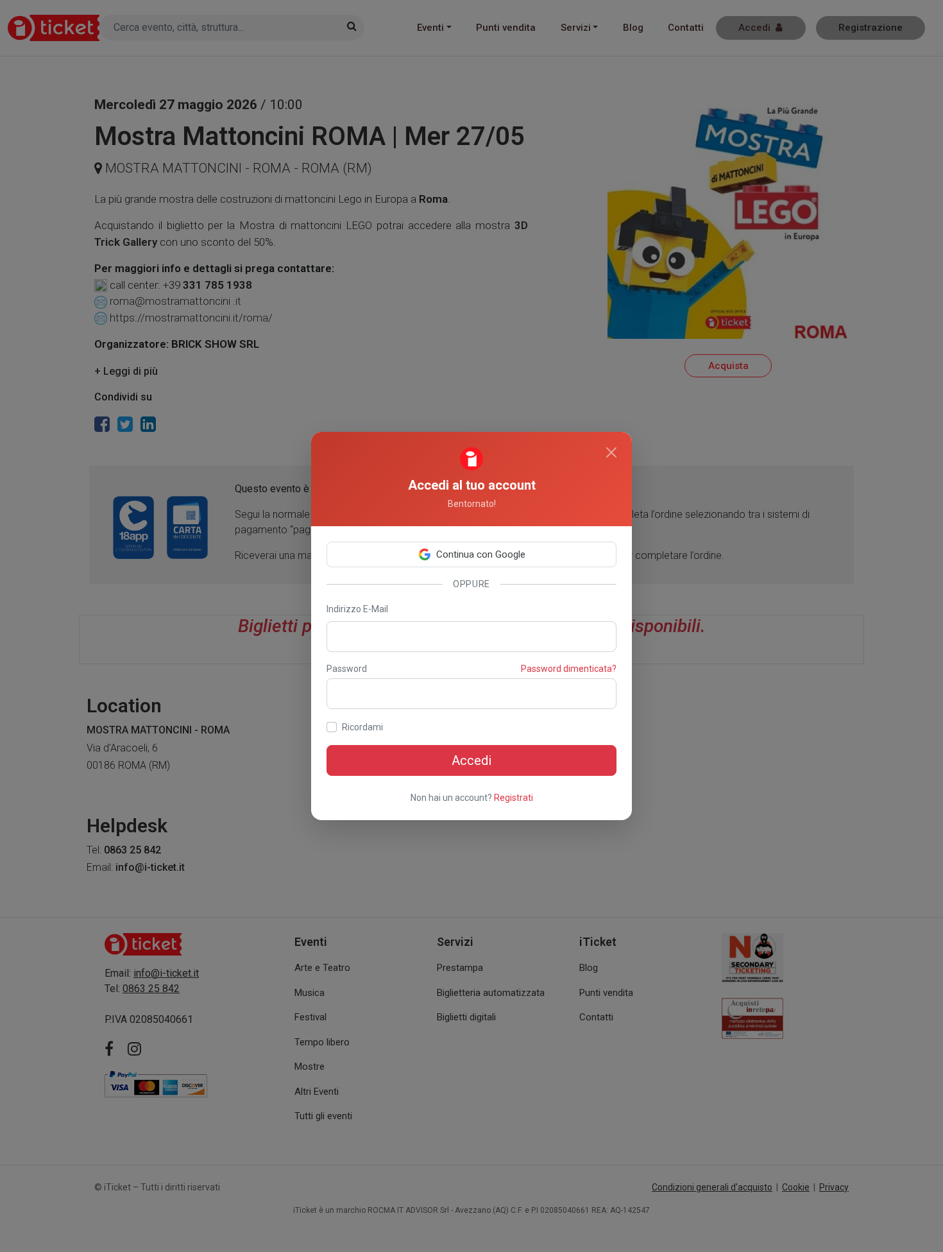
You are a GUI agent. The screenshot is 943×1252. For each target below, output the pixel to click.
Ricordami (362, 727)
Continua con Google (480, 554)
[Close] (611, 452)
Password (347, 669)
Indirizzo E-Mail (357, 609)
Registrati (513, 798)
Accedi (471, 760)
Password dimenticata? (568, 669)
